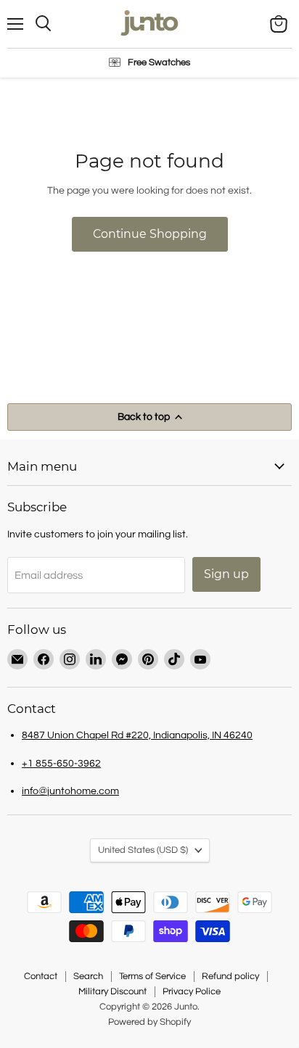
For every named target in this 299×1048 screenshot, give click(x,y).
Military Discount (112, 991)
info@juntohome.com (70, 790)
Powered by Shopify (149, 1022)
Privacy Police (192, 991)
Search (88, 976)
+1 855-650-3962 (61, 763)
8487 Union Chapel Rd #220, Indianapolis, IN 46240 (137, 735)
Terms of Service (152, 976)
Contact (40, 976)
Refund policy (230, 976)
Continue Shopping (150, 234)
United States (143, 850)
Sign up (226, 574)
